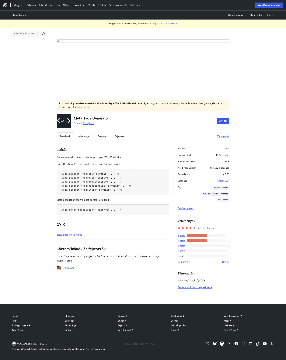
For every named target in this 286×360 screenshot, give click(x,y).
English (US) (223, 181)
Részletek (65, 136)
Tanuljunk (122, 316)
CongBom (88, 123)
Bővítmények (71, 325)
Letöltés (223, 121)
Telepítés (103, 136)
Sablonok (69, 320)
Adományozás (179, 325)
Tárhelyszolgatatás (21, 325)
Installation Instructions (69, 234)
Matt (227, 320)
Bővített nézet (185, 208)
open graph (223, 200)
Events (174, 320)
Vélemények (84, 136)
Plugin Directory (20, 15)
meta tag (224, 194)
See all (225, 261)
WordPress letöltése (269, 5)
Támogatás (223, 136)
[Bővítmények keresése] (43, 34)
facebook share (221, 188)
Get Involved (177, 316)
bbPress (229, 325)
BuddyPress (231, 330)
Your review (184, 261)
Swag (175, 330)
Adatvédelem (18, 330)
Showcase (70, 316)
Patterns (69, 330)
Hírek (14, 320)
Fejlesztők (123, 325)
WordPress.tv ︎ (126, 330)
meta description (210, 194)
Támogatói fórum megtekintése (195, 287)
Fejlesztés (120, 136)
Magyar (43, 344)
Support (122, 320)
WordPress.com (233, 316)
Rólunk (15, 316)
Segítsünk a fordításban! (165, 23)
